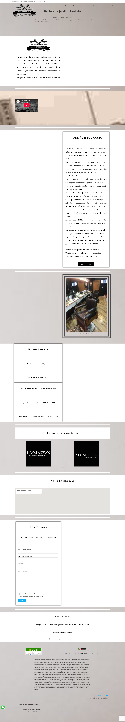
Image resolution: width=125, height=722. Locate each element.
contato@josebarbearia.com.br (62, 632)
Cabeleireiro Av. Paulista (70, 671)
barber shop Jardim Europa (49, 669)
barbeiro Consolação (53, 664)
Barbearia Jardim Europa (61, 661)
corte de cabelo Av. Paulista (53, 676)
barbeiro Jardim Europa (78, 664)
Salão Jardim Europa (51, 687)
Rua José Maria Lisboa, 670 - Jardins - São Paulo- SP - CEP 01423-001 (62, 624)
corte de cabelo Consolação (45, 677)
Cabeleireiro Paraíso (82, 674)
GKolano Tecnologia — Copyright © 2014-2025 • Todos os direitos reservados (82, 653)
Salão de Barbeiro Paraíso (83, 686)
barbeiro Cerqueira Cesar (40, 664)
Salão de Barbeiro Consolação (42, 684)
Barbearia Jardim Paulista (74, 661)
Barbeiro (58, 20)
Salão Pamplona (80, 687)
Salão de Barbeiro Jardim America (59, 684)
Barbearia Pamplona (39, 662)
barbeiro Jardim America (66, 664)
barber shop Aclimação (77, 666)
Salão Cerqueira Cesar (64, 681)
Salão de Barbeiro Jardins (40, 21)
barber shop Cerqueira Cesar (60, 667)
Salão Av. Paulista (44, 681)
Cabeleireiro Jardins (84, 20)
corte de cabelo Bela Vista (67, 676)
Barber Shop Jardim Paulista (32, 709)
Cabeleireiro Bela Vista (82, 671)
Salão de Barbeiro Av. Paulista (48, 682)
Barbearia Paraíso (50, 662)
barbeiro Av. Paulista (71, 662)
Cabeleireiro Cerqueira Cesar (41, 672)
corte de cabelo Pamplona (66, 679)
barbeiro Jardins (47, 666)
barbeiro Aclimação (60, 662)
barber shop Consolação (74, 667)
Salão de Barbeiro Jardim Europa (76, 684)
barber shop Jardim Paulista (64, 669)
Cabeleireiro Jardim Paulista (46, 674)
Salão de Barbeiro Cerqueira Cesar (80, 682)
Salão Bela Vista (54, 681)
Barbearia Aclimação (42, 659)
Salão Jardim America (39, 687)
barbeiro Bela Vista (82, 662)
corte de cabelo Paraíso (79, 679)
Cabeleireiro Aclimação (57, 671)
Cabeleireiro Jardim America (70, 672)
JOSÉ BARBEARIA (62, 616)
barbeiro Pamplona (57, 666)
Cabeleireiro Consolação (56, 672)
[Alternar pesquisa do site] (112, 5)
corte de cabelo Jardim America (61, 677)
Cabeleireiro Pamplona (70, 674)
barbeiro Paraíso (66, 666)
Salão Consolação (75, 681)
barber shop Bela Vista (46, 667)
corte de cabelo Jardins (53, 679)
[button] (68, 305)
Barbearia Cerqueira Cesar (77, 659)
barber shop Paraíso (45, 671)
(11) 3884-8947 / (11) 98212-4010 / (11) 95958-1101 (62, 639)
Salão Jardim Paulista (62, 687)
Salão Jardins (71, 687)
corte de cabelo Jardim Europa (77, 677)
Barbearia (38, 20)
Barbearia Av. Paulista (53, 659)
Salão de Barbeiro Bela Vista (63, 682)
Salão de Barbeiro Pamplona (68, 686)
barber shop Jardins (70, 20)
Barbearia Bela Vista (65, 659)
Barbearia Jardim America (47, 661)
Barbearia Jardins (48, 20)
